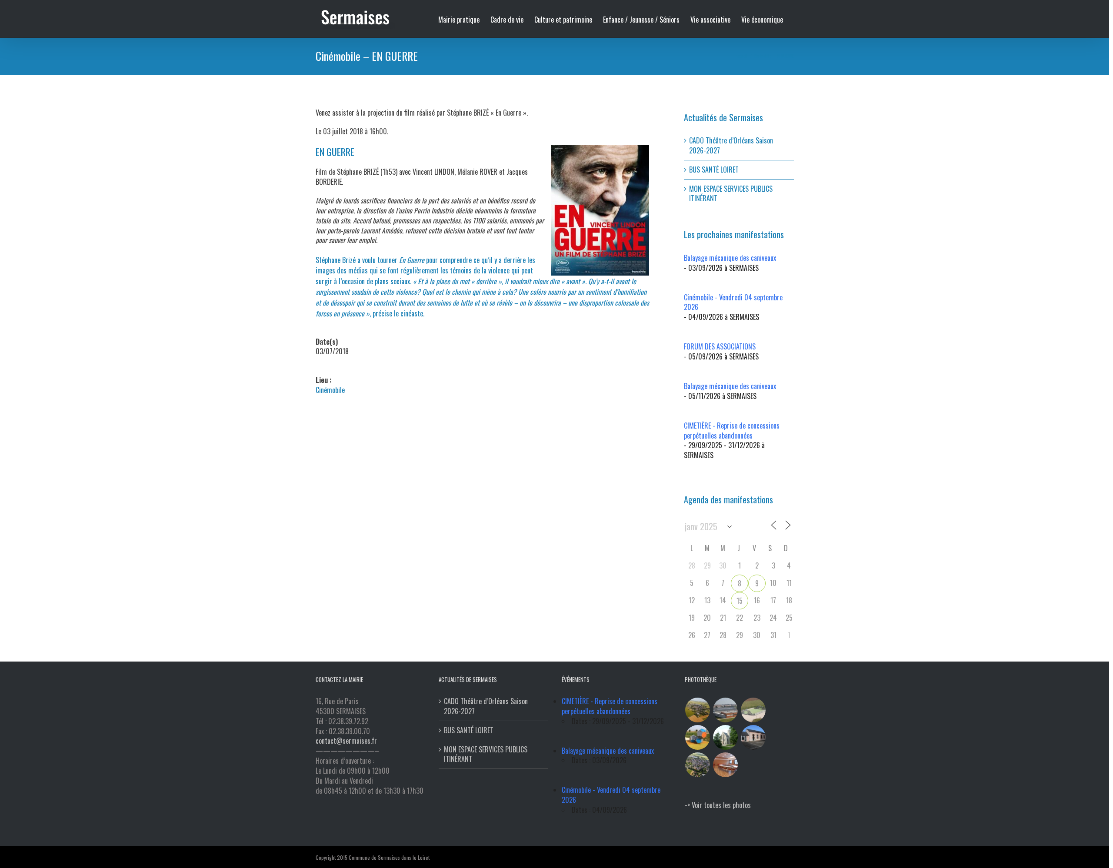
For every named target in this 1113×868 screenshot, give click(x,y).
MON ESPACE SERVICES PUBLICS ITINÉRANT (731, 193)
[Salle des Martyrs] (753, 737)
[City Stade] (753, 710)
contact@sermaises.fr (346, 740)
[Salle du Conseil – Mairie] (726, 764)
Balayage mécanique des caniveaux (730, 258)
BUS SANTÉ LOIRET (714, 169)
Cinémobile (330, 390)
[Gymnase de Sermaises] (726, 710)
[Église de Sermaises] (726, 737)
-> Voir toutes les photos (718, 805)
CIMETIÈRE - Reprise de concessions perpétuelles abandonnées (732, 430)
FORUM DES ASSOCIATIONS (720, 346)
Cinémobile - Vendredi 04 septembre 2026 (733, 302)
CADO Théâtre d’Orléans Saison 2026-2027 (731, 145)
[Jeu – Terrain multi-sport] (698, 737)
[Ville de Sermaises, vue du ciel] (698, 764)
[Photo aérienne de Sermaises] (698, 710)
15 (739, 600)
